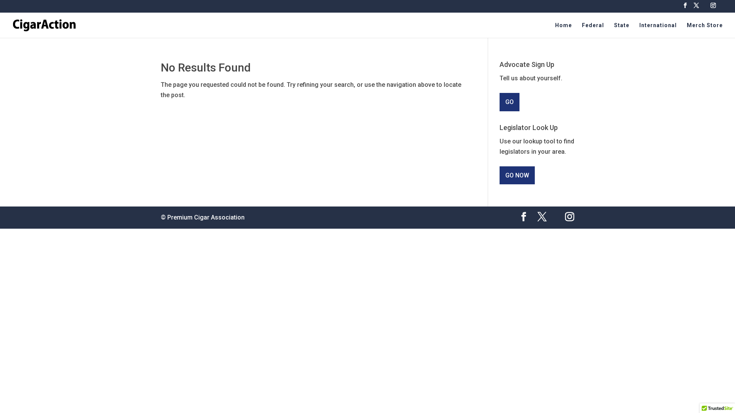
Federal (593, 25)
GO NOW (517, 175)
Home (563, 25)
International (658, 25)
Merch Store (705, 25)
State (621, 25)
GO (509, 102)
